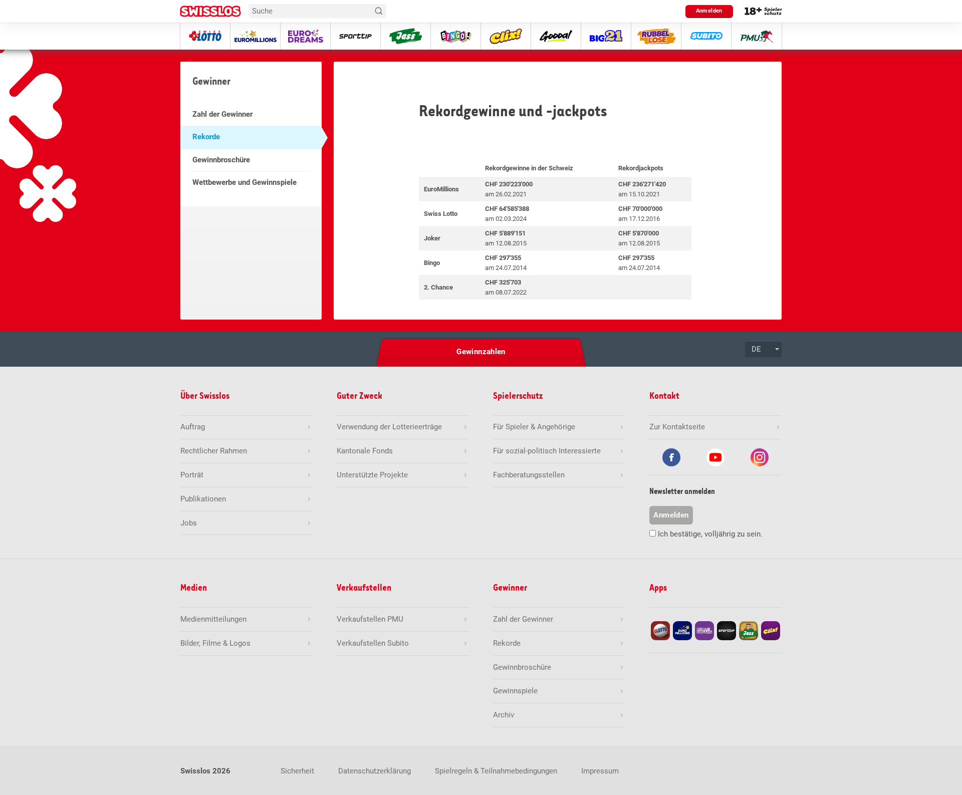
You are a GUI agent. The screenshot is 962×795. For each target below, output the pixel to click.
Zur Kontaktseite (677, 426)
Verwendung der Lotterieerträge (389, 426)
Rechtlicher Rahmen (213, 450)
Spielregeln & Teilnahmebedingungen (496, 770)
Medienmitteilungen (213, 619)
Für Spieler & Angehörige (534, 426)
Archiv (503, 714)
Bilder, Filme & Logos (215, 643)
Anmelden (709, 11)
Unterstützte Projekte (372, 474)
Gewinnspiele (515, 690)
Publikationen (203, 498)
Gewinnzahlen (481, 351)
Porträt (191, 474)
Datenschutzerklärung (374, 770)
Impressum (600, 770)
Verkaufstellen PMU (370, 619)
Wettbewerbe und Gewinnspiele (244, 182)
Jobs (188, 522)
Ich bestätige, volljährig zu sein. (710, 534)
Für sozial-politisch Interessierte (547, 450)
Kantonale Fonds (365, 450)
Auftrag (192, 426)
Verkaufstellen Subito (373, 643)
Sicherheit (297, 770)
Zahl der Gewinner (222, 114)
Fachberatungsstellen (529, 474)
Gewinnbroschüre (221, 159)
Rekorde (206, 136)
